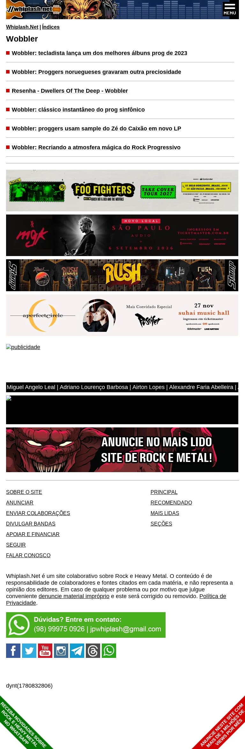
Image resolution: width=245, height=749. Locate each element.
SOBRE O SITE (24, 492)
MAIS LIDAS (165, 513)
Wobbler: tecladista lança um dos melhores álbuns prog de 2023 (99, 53)
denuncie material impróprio (74, 596)
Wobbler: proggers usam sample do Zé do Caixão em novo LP (96, 128)
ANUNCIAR (19, 502)
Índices (51, 27)
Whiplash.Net (22, 27)
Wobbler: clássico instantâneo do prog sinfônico (78, 109)
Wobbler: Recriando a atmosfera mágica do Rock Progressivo (96, 147)
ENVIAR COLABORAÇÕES (38, 513)
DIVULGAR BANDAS (31, 524)
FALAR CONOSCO (28, 555)
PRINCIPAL (164, 492)
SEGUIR (16, 545)
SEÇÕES (161, 524)
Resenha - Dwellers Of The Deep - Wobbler (70, 91)
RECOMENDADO (171, 502)
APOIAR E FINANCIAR (33, 534)
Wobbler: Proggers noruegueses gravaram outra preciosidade (96, 72)
